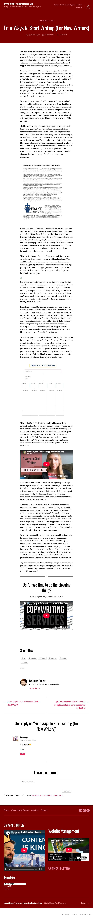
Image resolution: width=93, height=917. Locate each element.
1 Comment (63, 35)
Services (79, 5)
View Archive (34, 688)
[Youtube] (80, 810)
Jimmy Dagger (35, 35)
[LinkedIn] (88, 810)
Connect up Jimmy (59, 868)
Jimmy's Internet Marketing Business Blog (18, 4)
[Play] (6, 869)
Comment (66, 791)
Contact (79, 8)
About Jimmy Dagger (67, 5)
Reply (22, 754)
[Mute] (39, 869)
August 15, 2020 (49, 35)
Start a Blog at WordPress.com (55, 903)
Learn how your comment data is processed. (47, 795)
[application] (24, 850)
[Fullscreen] (42, 869)
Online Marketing (46, 21)
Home (56, 5)
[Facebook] (84, 810)
